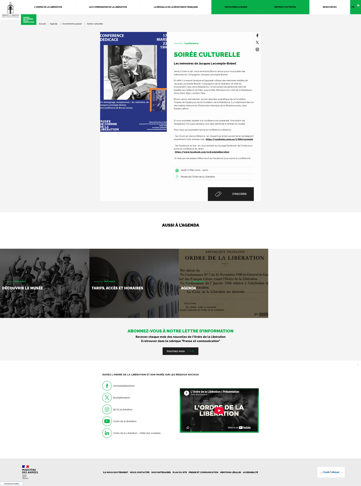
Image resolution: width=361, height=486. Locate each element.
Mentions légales (230, 472)
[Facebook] (257, 35)
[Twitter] (257, 42)
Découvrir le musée (236, 7)
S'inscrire (239, 193)
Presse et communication (203, 472)
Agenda (53, 24)
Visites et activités (285, 7)
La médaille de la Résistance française (176, 7)
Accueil (42, 24)
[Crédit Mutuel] (331, 472)
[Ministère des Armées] (30, 472)
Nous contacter (139, 472)
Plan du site (180, 472)
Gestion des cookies (11, 484)
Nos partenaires (161, 472)
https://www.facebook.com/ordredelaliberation (202, 152)
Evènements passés (72, 24)
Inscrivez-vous (176, 351)
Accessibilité (250, 472)
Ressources (330, 7)
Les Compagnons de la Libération (108, 7)
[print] (257, 49)
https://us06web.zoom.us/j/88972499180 (229, 139)
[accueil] (18, 12)
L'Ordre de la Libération (48, 7)
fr (353, 7)
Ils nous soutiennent (115, 472)
